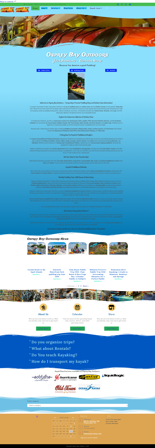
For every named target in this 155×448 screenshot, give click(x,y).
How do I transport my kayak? (60, 361)
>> (73, 417)
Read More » (36, 274)
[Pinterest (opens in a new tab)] (122, 4)
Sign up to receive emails (89, 437)
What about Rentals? (51, 348)
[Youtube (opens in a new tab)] (129, 4)
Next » (86, 286)
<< (55, 417)
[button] (2, 295)
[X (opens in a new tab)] (114, 4)
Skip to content (7, 2)
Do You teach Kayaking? (54, 355)
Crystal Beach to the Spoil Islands (36, 271)
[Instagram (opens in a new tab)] (126, 4)
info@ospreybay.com (93, 434)
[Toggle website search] (106, 8)
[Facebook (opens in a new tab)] (118, 4)
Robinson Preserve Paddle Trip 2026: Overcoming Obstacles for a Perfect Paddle (98, 274)
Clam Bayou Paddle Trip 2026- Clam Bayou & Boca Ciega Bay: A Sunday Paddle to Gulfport (77, 274)
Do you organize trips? (53, 342)
